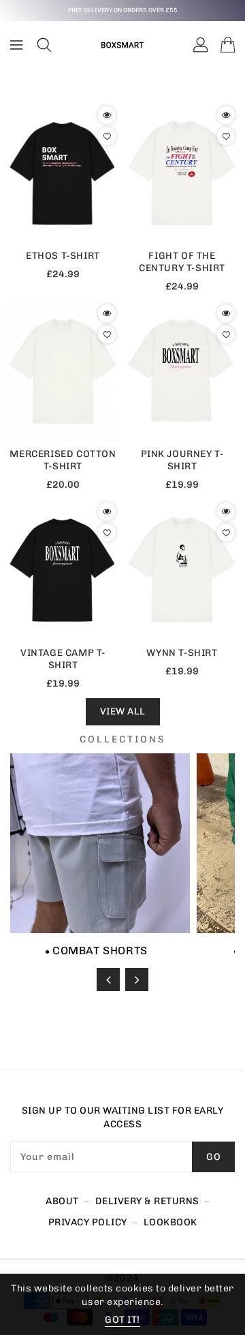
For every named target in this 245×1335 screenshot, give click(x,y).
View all (123, 711)
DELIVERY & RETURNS (147, 1201)
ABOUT (62, 1201)
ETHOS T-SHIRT (63, 256)
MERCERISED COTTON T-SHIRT (63, 460)
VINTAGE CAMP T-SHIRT (62, 659)
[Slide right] (136, 979)
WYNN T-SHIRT (181, 653)
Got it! (122, 1319)
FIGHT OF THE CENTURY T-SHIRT (182, 262)
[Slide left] (108, 979)
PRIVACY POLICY (87, 1222)
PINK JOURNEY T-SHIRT (182, 460)
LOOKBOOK (170, 1222)
